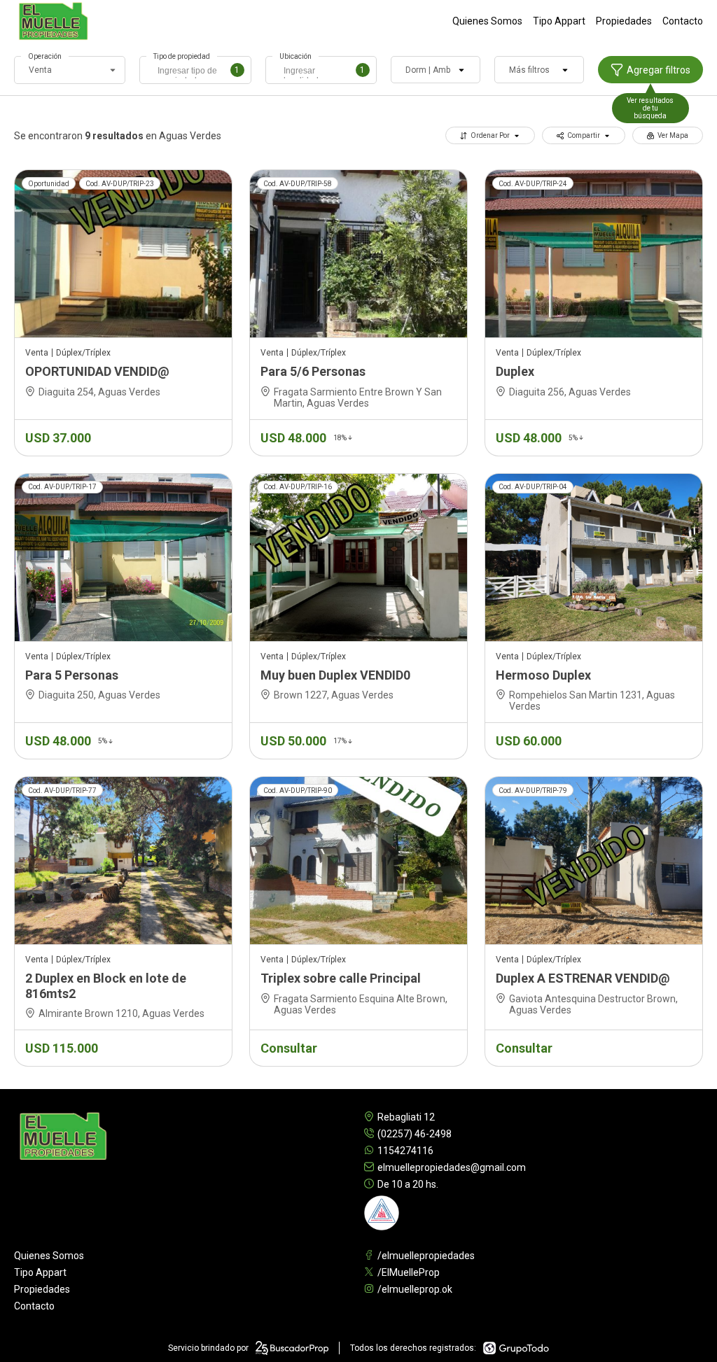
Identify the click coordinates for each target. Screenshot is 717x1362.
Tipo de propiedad (181, 56)
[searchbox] (198, 72)
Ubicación (295, 56)
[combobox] (195, 70)
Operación (45, 56)
